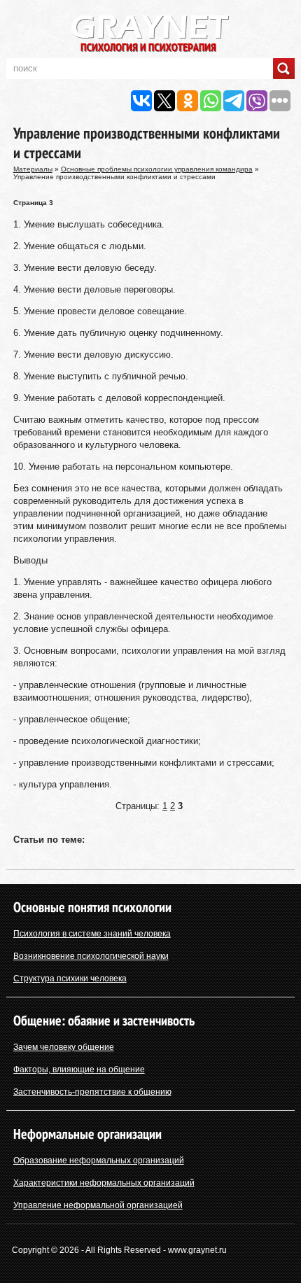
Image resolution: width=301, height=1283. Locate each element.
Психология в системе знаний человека (92, 934)
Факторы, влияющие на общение (79, 1069)
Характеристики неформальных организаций (104, 1183)
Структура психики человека (70, 978)
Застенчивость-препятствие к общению (92, 1092)
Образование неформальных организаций (98, 1160)
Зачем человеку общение (63, 1047)
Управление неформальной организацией (98, 1205)
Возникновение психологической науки (91, 956)
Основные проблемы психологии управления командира (157, 169)
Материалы (32, 169)
